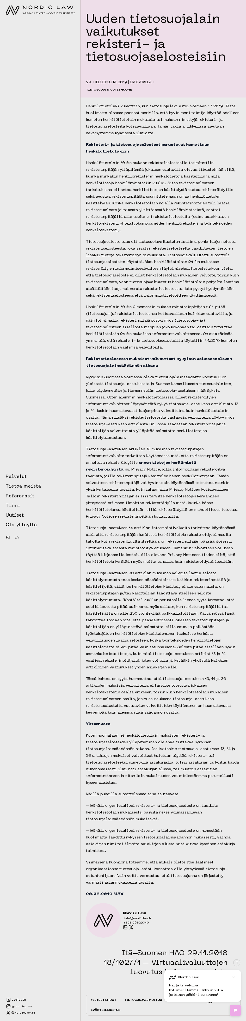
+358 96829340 (136, 922)
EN (17, 538)
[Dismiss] (233, 977)
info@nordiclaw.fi (137, 918)
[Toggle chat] (235, 1010)
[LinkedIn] (125, 927)
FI (8, 538)
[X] (131, 927)
